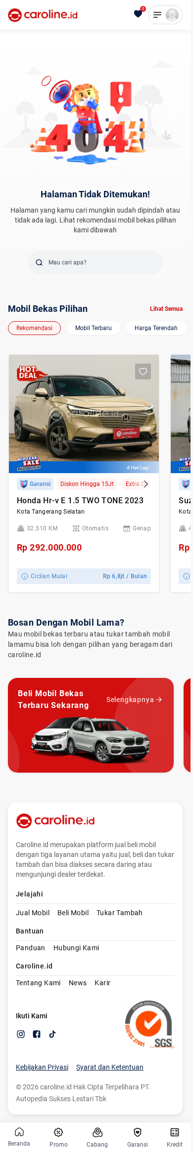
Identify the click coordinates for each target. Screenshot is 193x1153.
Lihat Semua (166, 308)
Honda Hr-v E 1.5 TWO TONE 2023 (80, 500)
